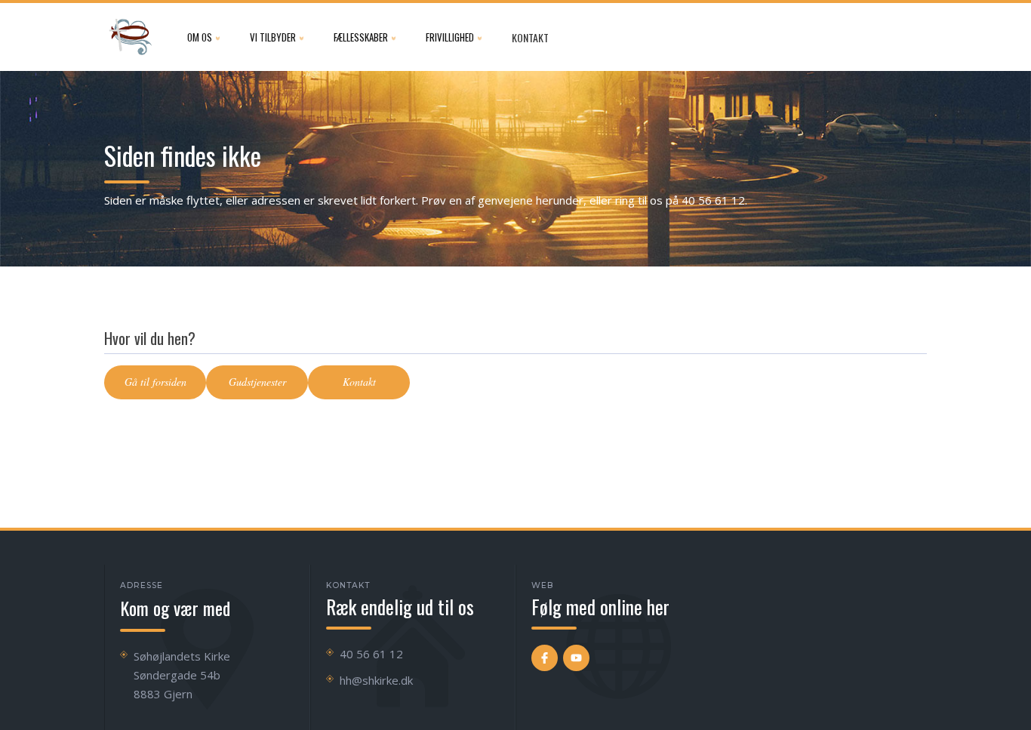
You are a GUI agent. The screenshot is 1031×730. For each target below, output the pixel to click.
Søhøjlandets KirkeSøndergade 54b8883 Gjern (182, 674)
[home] (130, 37)
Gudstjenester (257, 381)
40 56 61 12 (371, 653)
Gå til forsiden (155, 381)
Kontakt (530, 37)
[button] (203, 37)
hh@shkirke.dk (376, 680)
